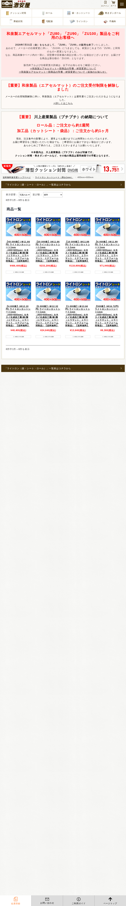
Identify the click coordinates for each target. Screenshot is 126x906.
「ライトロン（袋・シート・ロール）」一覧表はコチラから (38, 184)
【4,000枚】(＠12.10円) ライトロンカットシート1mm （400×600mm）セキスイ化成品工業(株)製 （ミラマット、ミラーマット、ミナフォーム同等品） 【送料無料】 (18, 316)
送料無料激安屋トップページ (17, 177)
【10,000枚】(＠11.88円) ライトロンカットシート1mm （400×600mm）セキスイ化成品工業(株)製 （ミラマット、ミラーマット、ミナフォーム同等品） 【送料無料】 (77, 251)
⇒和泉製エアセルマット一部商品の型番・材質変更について (63, 68)
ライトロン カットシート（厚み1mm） (54, 177)
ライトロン (82, 21)
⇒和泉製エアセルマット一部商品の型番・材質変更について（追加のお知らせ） (63, 72)
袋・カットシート (81, 13)
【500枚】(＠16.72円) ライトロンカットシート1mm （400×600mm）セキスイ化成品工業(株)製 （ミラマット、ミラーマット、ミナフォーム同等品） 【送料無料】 (107, 316)
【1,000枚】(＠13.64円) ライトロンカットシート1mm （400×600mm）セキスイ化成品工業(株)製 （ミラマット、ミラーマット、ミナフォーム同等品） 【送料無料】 (77, 316)
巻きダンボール (113, 13)
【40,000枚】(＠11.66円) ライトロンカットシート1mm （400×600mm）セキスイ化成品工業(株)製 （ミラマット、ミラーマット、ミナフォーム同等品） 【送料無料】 (18, 251)
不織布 (112, 21)
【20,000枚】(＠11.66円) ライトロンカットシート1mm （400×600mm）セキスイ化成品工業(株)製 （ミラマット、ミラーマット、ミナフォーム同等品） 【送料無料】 (48, 251)
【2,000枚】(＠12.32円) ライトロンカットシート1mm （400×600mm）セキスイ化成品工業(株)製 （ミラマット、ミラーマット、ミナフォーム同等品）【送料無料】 (48, 316)
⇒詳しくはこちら (63, 103)
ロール (49, 13)
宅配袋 (49, 21)
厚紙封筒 (18, 21)
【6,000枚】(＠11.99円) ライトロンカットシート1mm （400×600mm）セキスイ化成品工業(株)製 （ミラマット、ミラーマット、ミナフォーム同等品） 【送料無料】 (107, 251)
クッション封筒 (18, 13)
